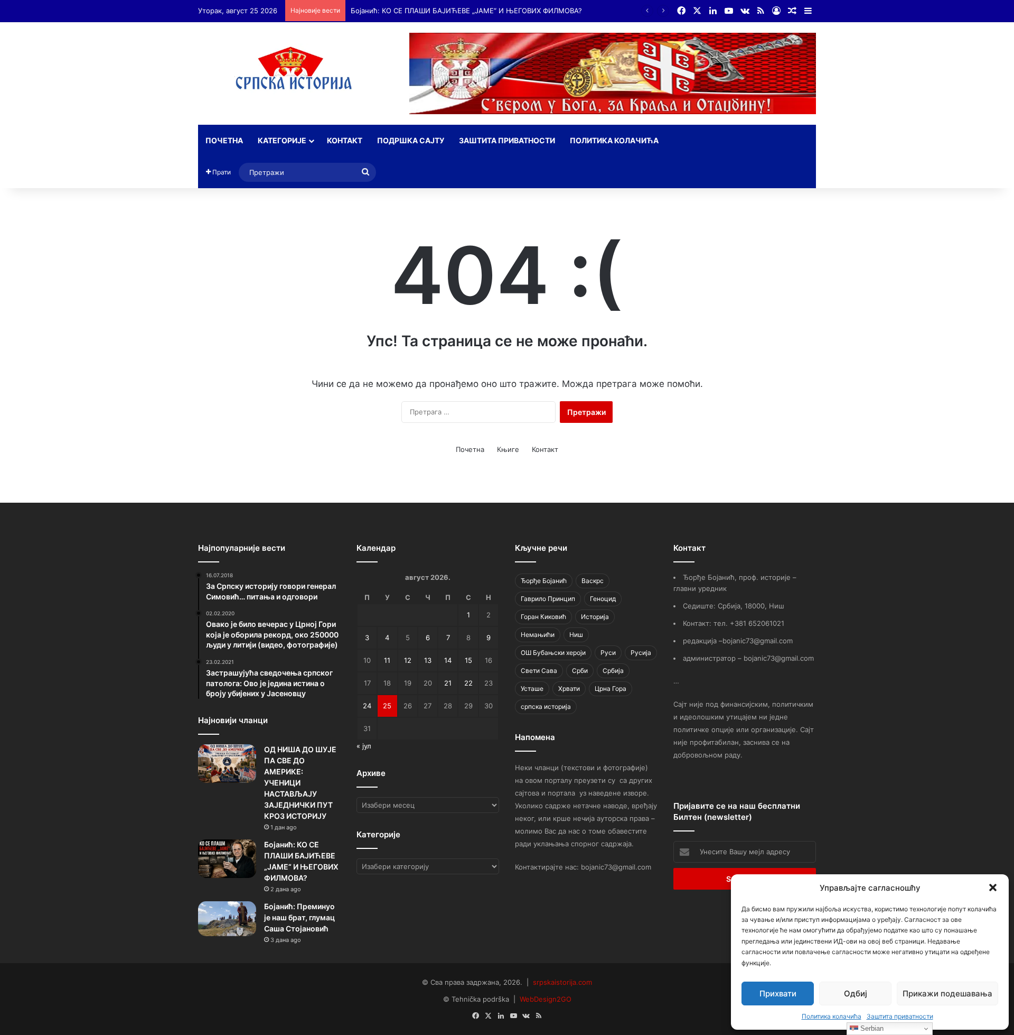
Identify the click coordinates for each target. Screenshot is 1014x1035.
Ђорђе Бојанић (544, 581)
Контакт (344, 140)
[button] (993, 887)
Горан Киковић (543, 617)
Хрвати (569, 688)
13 (427, 660)
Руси (608, 653)
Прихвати (777, 993)
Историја (595, 617)
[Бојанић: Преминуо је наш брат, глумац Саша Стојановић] (227, 918)
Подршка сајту (410, 140)
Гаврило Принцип (548, 599)
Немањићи (538, 635)
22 (468, 683)
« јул (363, 746)
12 (407, 660)
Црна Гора (610, 688)
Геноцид (603, 599)
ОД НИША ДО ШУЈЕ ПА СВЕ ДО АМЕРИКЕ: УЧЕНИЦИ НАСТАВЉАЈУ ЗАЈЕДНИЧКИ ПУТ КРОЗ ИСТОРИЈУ (300, 782)
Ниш (576, 635)
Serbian (871, 1028)
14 (448, 660)
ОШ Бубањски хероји (553, 653)
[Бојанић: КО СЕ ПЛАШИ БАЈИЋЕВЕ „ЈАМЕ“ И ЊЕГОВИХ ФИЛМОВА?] (227, 858)
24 (367, 705)
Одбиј (855, 993)
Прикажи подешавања (947, 993)
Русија (641, 653)
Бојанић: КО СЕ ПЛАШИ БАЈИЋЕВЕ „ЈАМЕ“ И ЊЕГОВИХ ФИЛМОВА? (466, 10)
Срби (580, 670)
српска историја (546, 706)
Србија (613, 670)
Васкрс (592, 581)
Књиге (508, 449)
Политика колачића (831, 1016)
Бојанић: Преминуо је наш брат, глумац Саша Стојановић (299, 917)
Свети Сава (539, 670)
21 (448, 683)
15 (468, 660)
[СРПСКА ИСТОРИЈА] (295, 71)
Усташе (532, 688)
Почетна (224, 140)
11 (387, 660)
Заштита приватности (900, 1016)
